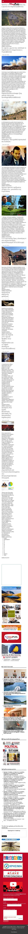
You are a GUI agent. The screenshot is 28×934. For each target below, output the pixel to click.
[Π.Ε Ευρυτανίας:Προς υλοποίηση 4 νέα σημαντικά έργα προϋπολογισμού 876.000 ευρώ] (14, 255)
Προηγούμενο (7, 539)
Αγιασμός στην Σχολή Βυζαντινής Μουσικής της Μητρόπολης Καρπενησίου (7, 412)
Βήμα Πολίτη (13, 926)
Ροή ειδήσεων (14, 932)
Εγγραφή (4, 836)
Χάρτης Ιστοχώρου (21, 926)
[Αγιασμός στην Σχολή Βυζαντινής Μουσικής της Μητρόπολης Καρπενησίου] (8, 426)
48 (4, 544)
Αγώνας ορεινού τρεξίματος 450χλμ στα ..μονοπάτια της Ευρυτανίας (11, 189)
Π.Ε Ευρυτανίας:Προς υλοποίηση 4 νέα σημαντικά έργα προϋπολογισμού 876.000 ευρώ (14, 240)
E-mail (4, 907)
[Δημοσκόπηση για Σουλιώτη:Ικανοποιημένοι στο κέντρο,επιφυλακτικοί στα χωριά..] (8, 486)
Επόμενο (5, 553)
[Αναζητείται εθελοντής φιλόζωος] (8, 303)
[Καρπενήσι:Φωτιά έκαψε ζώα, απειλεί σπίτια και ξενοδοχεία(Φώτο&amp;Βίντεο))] (14, 110)
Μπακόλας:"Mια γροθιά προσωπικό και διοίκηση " (14, 140)
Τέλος (5, 555)
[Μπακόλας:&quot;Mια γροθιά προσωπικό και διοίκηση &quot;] (14, 162)
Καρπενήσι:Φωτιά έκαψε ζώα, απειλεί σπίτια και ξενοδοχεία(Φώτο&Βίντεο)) (12, 95)
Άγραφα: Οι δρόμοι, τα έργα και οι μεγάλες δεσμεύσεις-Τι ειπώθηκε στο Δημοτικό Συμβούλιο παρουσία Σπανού (14, 773)
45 (4, 540)
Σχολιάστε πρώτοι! (6, 45)
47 (4, 543)
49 (4, 546)
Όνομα (4, 902)
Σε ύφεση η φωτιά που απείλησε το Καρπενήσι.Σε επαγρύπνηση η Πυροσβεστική (14, 50)
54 (4, 552)
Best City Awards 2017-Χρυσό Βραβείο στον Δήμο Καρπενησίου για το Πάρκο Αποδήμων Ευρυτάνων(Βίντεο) (8, 341)
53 (4, 551)
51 (4, 548)
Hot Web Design (19, 927)
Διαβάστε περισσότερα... (7, 46)
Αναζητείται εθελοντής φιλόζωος (6, 294)
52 (4, 550)
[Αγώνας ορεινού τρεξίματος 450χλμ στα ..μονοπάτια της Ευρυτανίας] (14, 206)
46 (4, 542)
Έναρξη (5, 538)
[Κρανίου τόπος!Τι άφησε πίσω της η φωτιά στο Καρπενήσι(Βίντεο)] (14, 18)
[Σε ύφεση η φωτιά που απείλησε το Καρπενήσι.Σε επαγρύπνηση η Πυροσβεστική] (14, 62)
